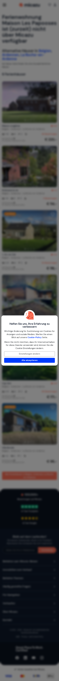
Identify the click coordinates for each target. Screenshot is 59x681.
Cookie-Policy (35, 337)
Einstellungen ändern (29, 353)
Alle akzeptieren (30, 360)
